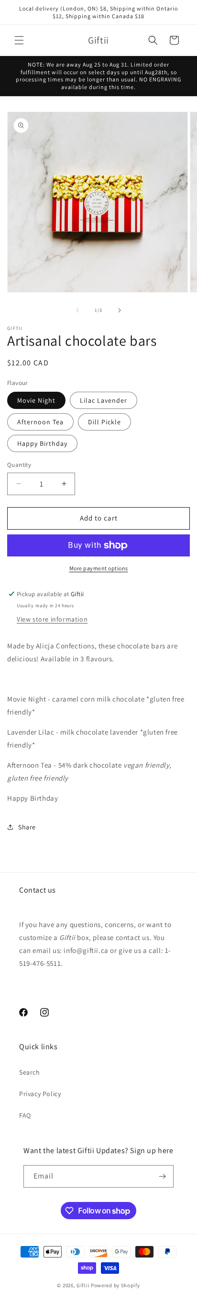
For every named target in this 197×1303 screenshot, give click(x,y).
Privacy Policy (40, 1093)
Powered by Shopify (115, 1285)
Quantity (19, 465)
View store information (52, 619)
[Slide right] (119, 310)
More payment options (98, 568)
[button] (19, 40)
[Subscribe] (162, 1176)
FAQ (25, 1115)
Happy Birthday (42, 443)
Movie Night (36, 400)
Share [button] (27, 827)
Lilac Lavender (103, 400)
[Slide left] (77, 310)
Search (29, 1072)
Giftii (83, 1285)
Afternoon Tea (40, 422)
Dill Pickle (104, 422)
